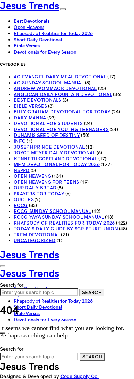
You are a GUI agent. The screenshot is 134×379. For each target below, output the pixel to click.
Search (92, 292)
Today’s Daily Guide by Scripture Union (66, 229)
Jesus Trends (29, 6)
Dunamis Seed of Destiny (47, 135)
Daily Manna (30, 118)
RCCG (21, 205)
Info (20, 141)
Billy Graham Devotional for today (62, 112)
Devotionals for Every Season (45, 52)
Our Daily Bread (35, 188)
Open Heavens (29, 27)
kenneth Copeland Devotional (55, 159)
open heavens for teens (46, 182)
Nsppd (22, 170)
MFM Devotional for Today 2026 (57, 164)
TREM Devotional (37, 235)
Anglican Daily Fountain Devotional (63, 94)
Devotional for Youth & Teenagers (61, 129)
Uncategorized (35, 240)
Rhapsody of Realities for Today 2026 (53, 33)
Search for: (12, 285)
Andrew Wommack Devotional (55, 88)
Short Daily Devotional (38, 40)
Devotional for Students (48, 124)
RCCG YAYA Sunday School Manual (59, 217)
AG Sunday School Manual (49, 83)
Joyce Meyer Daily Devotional (55, 153)
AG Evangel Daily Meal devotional (60, 77)
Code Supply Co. (79, 376)
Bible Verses (27, 46)
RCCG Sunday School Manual (52, 211)
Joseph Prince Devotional (49, 147)
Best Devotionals (31, 21)
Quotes (24, 200)
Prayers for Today (39, 194)
